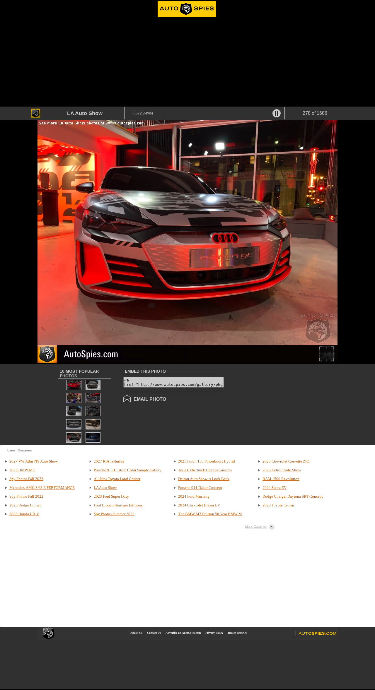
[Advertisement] (187, 63)
